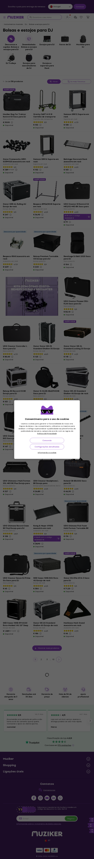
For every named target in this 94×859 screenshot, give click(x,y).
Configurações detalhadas (47, 446)
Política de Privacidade (47, 433)
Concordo (47, 440)
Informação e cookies (47, 452)
